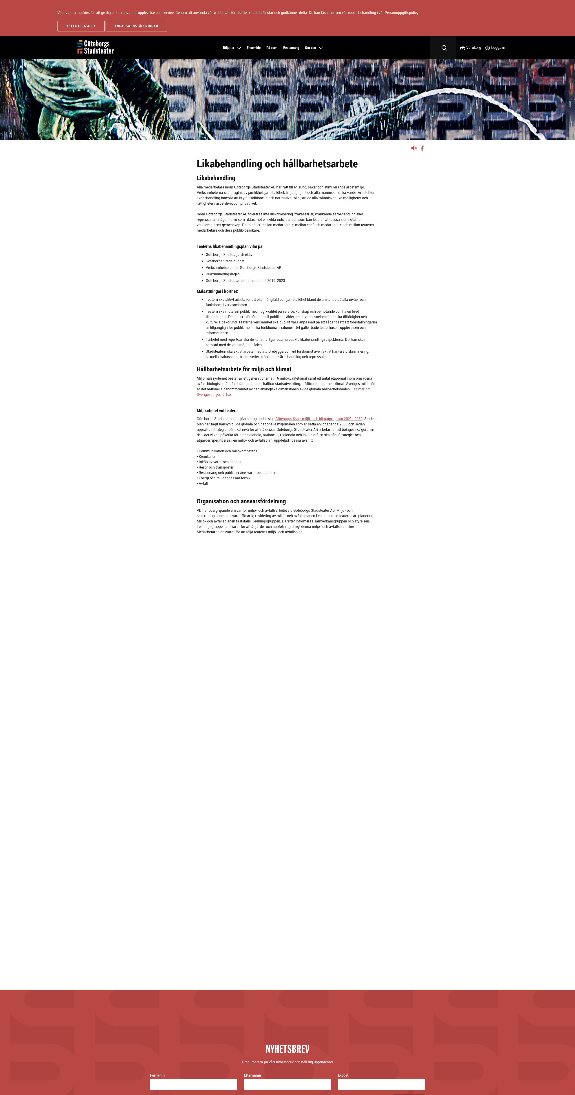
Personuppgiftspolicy (401, 12)
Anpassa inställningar (136, 26)
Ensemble (254, 47)
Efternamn (252, 1075)
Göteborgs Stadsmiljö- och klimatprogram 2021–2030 (319, 418)
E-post (343, 1075)
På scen (271, 47)
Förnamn (157, 1075)
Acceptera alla (81, 26)
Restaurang (291, 47)
